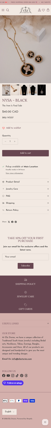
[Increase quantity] (15, 141)
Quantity (6, 136)
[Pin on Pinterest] (16, 222)
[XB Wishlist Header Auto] (43, 10)
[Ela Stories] (25, 10)
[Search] (9, 10)
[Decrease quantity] (4, 141)
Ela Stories (12, 419)
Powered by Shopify (24, 419)
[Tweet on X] (9, 222)
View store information (14, 173)
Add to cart (25, 153)
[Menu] (3, 10)
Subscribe (25, 266)
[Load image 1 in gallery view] (25, 49)
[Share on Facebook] (12, 222)
